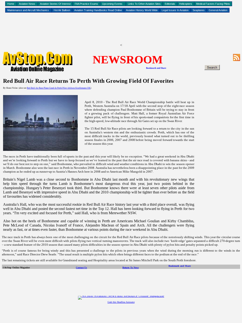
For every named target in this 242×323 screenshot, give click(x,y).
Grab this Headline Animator (121, 302)
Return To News (130, 267)
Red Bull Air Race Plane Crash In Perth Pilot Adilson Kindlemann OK (59, 88)
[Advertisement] (121, 28)
